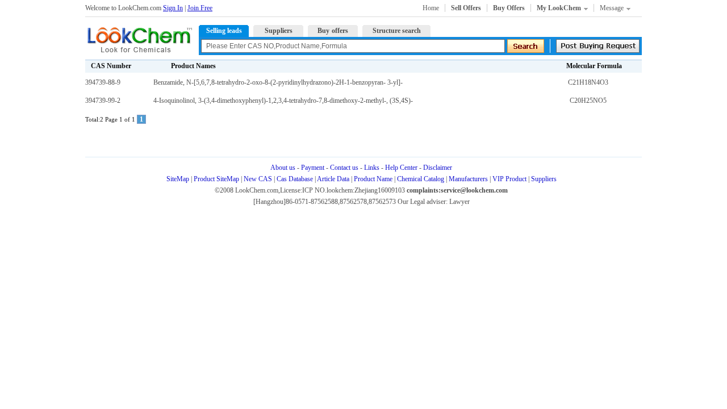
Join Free (199, 8)
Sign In (173, 8)
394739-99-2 (102, 101)
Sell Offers (466, 8)
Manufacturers (468, 179)
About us (282, 168)
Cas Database (295, 179)
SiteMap (177, 179)
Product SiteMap (216, 179)
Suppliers (279, 31)
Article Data (333, 179)
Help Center (401, 168)
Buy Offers (509, 8)
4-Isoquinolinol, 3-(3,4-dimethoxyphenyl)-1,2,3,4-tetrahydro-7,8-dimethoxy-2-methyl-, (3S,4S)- (283, 101)
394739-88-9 (102, 82)
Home (431, 8)
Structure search (397, 31)
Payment (312, 168)
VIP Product (509, 179)
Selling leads (224, 31)
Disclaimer (437, 168)
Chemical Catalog (420, 179)
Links (371, 168)
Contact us (344, 168)
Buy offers (332, 31)
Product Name (373, 179)
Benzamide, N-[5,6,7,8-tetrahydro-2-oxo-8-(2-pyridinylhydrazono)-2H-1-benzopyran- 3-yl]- (278, 82)
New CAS (258, 179)
